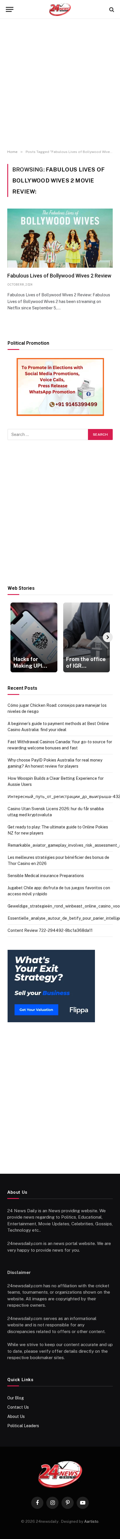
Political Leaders (23, 1425)
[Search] (111, 9)
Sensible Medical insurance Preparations (46, 875)
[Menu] (9, 9)
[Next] (108, 637)
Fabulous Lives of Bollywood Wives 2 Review (59, 276)
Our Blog (15, 1398)
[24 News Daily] (59, 9)
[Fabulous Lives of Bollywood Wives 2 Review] (60, 238)
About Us (16, 1416)
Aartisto (91, 1521)
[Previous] (12, 637)
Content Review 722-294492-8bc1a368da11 (50, 930)
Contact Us (18, 1407)
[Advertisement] (60, 84)
